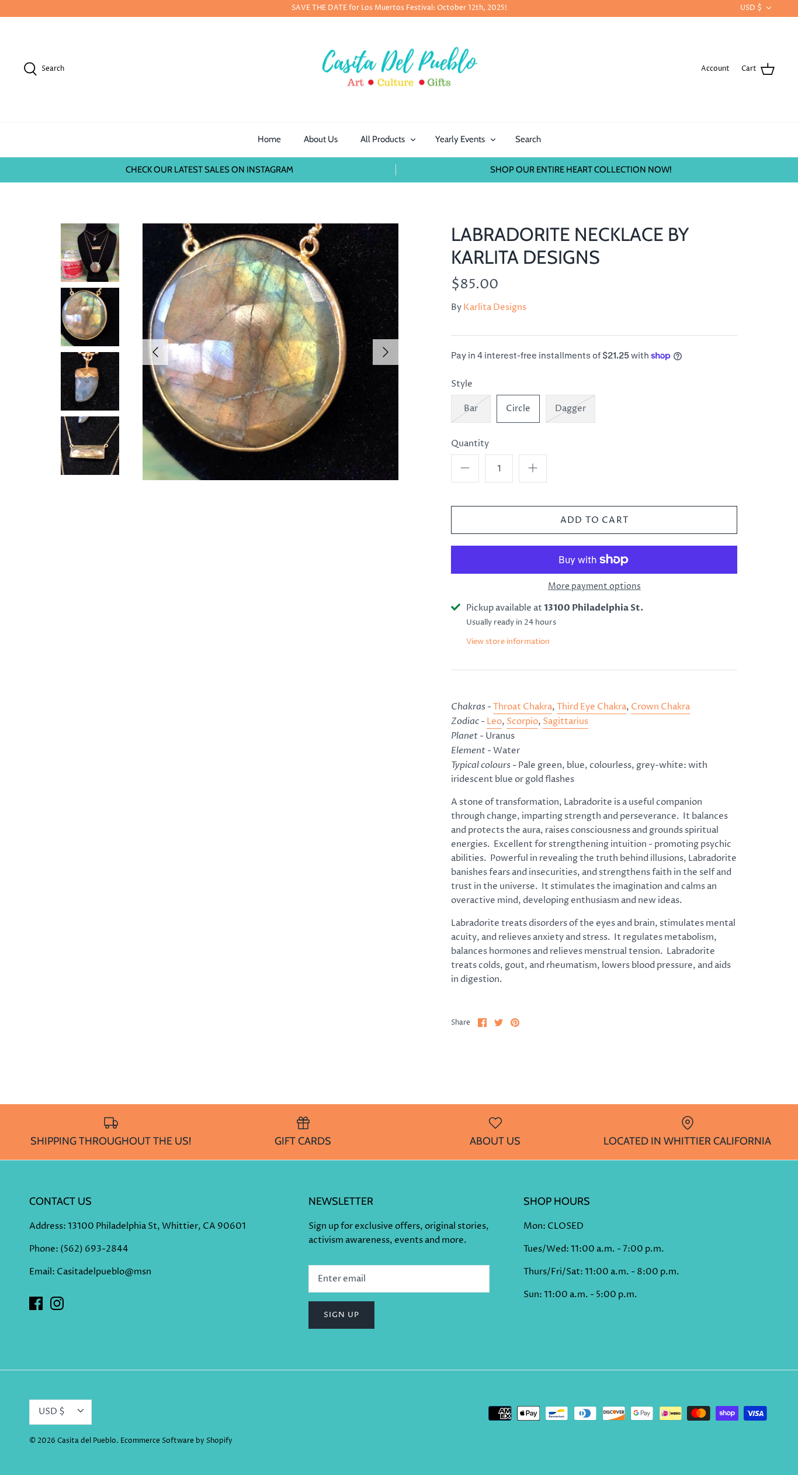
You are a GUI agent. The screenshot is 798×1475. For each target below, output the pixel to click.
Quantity (470, 443)
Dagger (570, 408)
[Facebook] (36, 1303)
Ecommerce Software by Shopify (176, 1441)
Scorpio (522, 721)
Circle (518, 408)
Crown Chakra (660, 707)
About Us (321, 139)
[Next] (385, 352)
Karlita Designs (494, 307)
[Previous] (155, 352)
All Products (382, 139)
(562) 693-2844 (94, 1249)
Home (269, 139)
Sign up (341, 1314)
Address (46, 1226)
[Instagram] (57, 1303)
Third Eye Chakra (591, 707)
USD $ (751, 8)
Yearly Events (460, 139)
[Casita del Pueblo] (399, 70)
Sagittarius (565, 721)
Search (528, 139)
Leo (494, 721)
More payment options (594, 587)
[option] (271, 351)
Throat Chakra (522, 707)
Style (462, 384)
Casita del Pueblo (86, 1441)
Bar (471, 408)
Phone (42, 1249)
